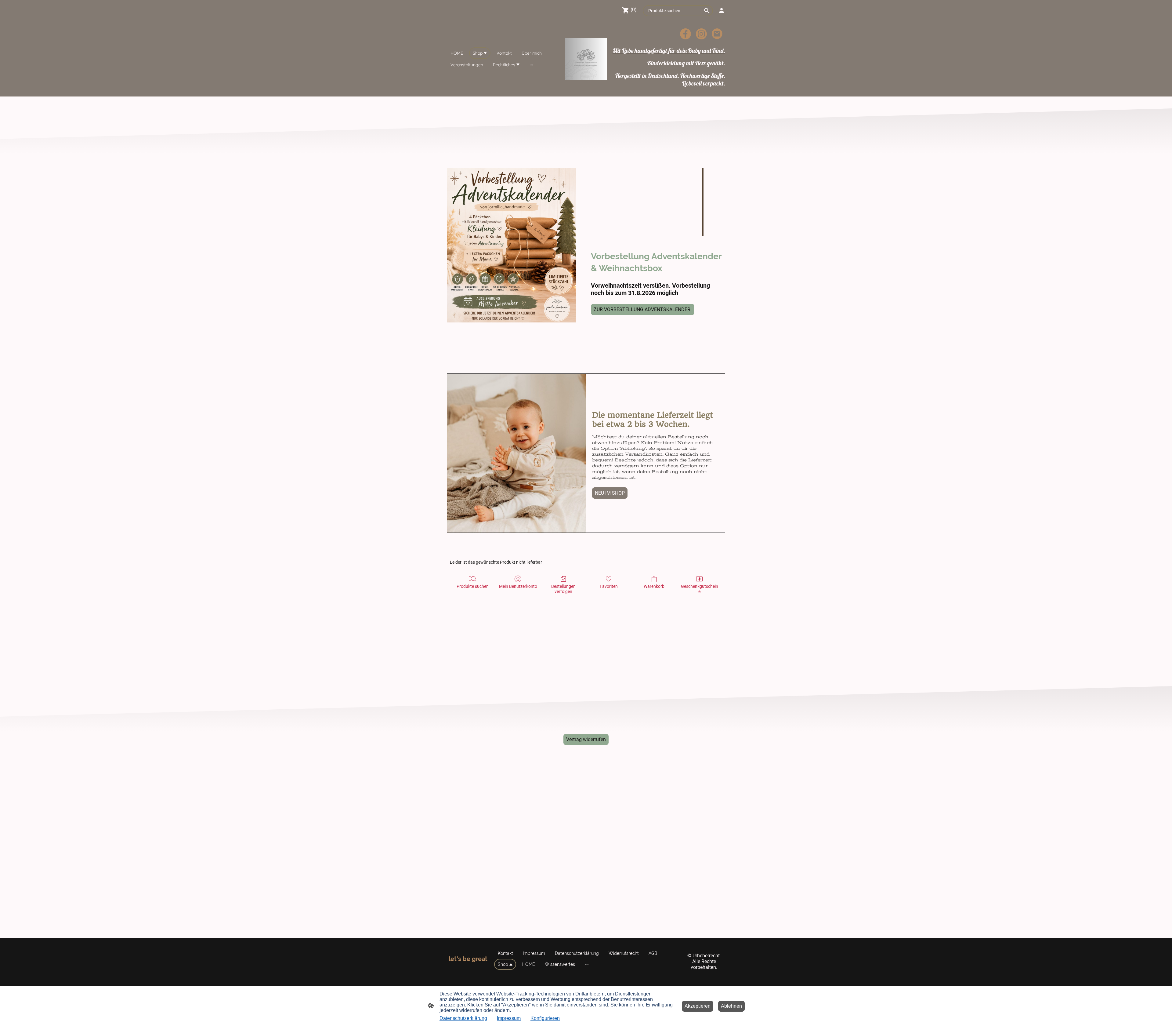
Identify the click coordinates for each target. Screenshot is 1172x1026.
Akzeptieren (698, 1006)
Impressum (509, 1018)
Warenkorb (654, 586)
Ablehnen (731, 1006)
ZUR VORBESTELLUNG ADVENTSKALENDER (643, 309)
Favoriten (609, 586)
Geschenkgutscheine (699, 589)
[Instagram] (701, 33)
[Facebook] (685, 33)
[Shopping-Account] (721, 10)
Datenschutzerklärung (463, 1018)
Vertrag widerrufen (586, 739)
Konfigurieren (545, 1018)
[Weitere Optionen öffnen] (531, 64)
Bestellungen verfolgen (563, 589)
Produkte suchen (473, 586)
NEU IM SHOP (610, 493)
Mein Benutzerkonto (518, 586)
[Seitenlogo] (586, 59)
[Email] (717, 33)
